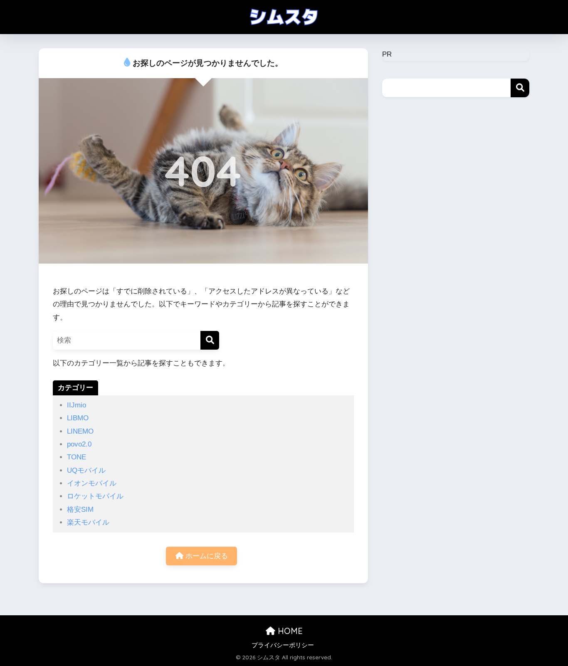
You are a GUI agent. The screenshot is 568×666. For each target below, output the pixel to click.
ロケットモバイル (95, 496)
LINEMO (80, 431)
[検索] (209, 340)
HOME (289, 631)
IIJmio (76, 405)
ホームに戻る (205, 556)
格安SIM (80, 509)
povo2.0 (79, 444)
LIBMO (78, 418)
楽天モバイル (88, 522)
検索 (520, 88)
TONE (76, 457)
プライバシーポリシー (283, 645)
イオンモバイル (91, 483)
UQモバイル (86, 470)
